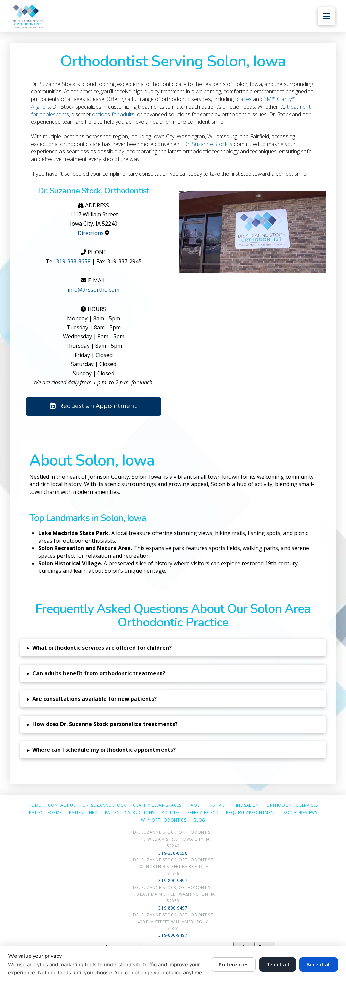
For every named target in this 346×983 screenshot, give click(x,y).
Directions (91, 233)
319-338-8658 (73, 261)
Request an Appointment (98, 405)
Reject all (277, 964)
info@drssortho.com (93, 289)
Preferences (234, 964)
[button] (326, 16)
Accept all (318, 964)
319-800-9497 (172, 880)
